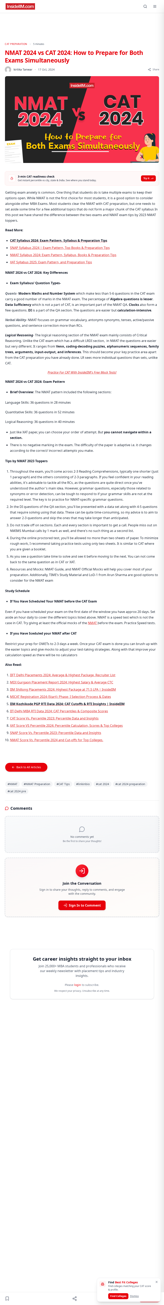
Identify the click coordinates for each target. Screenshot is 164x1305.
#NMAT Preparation (37, 784)
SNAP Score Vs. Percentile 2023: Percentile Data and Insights (55, 733)
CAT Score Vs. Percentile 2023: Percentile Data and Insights (54, 718)
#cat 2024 (102, 784)
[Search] (145, 6)
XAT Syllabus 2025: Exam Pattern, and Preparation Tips (51, 262)
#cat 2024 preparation (130, 784)
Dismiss (134, 1296)
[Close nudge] (156, 1282)
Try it (146, 178)
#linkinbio (83, 784)
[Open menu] (154, 6)
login (77, 985)
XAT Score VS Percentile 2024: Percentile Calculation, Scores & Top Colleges (66, 725)
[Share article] (75, 1299)
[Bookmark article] (7, 1299)
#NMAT (12, 784)
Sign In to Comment (85, 905)
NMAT (93, 623)
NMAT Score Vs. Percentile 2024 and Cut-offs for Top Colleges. (56, 740)
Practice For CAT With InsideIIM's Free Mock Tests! (82, 372)
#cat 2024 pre (17, 791)
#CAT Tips (63, 784)
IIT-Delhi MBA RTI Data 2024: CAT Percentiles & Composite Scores (59, 711)
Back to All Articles (28, 767)
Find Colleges (118, 1296)
